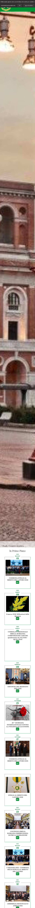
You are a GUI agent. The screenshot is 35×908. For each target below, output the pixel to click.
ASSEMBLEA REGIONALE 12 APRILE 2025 (17, 905)
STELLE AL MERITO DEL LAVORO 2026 (17, 796)
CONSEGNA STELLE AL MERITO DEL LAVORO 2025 (17, 760)
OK (20, 5)
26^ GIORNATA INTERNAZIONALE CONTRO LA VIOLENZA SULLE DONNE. (17, 725)
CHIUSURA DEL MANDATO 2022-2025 (17, 687)
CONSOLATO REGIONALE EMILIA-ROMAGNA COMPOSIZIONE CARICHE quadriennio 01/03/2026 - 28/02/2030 (18, 635)
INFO (17, 582)
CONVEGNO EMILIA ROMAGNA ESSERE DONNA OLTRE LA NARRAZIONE (17, 833)
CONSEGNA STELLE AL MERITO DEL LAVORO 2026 (17, 579)
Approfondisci (29, 5)
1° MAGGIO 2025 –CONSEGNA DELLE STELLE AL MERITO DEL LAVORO (18, 869)
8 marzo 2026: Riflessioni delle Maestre (17, 615)
